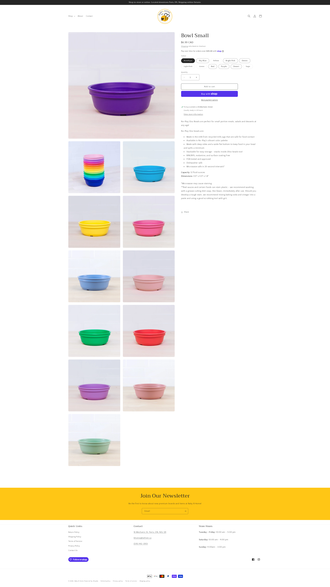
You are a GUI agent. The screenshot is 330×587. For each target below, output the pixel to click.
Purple (224, 66)
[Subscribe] (185, 511)
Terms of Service (75, 541)
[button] (71, 16)
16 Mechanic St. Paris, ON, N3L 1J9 (150, 532)
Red (212, 66)
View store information (193, 114)
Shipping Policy (74, 537)
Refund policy (105, 581)
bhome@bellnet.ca (142, 538)
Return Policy (73, 532)
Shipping (184, 46)
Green (203, 67)
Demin (245, 61)
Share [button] (186, 212)
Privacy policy (118, 581)
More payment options (209, 100)
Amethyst (188, 61)
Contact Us (73, 550)
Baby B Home (79, 581)
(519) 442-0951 (141, 544)
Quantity (184, 72)
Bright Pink (230, 61)
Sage (249, 67)
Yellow (217, 61)
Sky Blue (203, 61)
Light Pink (189, 67)
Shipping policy (145, 581)
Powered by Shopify (91, 581)
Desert (236, 66)
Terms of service (131, 581)
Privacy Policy (74, 546)
